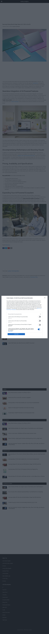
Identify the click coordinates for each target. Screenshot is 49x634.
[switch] (39, 317)
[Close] (45, 298)
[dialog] (24, 317)
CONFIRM (16, 334)
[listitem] (24, 314)
